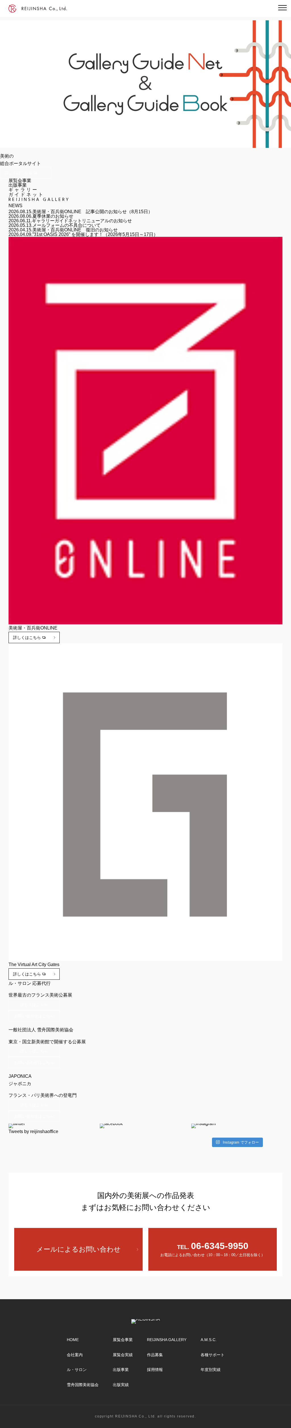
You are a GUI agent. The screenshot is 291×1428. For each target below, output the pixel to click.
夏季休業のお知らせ (52, 216)
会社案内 (75, 1354)
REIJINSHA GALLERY (166, 1339)
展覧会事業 (123, 1339)
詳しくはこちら (18, 172)
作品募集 (155, 1354)
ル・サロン (77, 1369)
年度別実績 (211, 1369)
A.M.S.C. (209, 1339)
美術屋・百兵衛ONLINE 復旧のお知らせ (75, 229)
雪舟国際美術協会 (83, 1384)
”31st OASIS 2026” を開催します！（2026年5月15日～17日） (95, 234)
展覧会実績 (123, 1354)
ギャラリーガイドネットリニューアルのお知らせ (82, 220)
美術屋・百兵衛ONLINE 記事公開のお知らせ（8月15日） (92, 211)
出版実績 (121, 1384)
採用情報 (155, 1369)
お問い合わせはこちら (34, 1016)
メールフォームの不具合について (66, 225)
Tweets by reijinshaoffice (33, 1131)
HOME (73, 1339)
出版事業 (121, 1369)
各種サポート (213, 1354)
